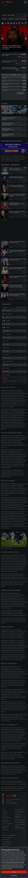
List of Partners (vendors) (6, 868)
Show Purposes (14, 875)
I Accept (14, 872)
